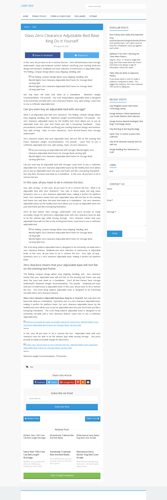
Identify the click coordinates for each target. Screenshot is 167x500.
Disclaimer (79, 16)
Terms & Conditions (60, 16)
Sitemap (93, 16)
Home (25, 16)
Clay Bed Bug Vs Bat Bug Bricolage (124, 129)
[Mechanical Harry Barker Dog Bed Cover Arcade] (88, 441)
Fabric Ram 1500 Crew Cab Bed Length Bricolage (34, 454)
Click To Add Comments (61, 475)
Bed (31, 367)
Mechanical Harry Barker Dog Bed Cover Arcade (88, 454)
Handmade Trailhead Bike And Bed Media (60, 453)
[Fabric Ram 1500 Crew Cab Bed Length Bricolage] (35, 441)
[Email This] (88, 382)
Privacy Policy (39, 16)
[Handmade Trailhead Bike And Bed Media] (62, 441)
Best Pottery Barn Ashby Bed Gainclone (126, 34)
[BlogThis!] (83, 382)
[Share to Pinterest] (78, 382)
